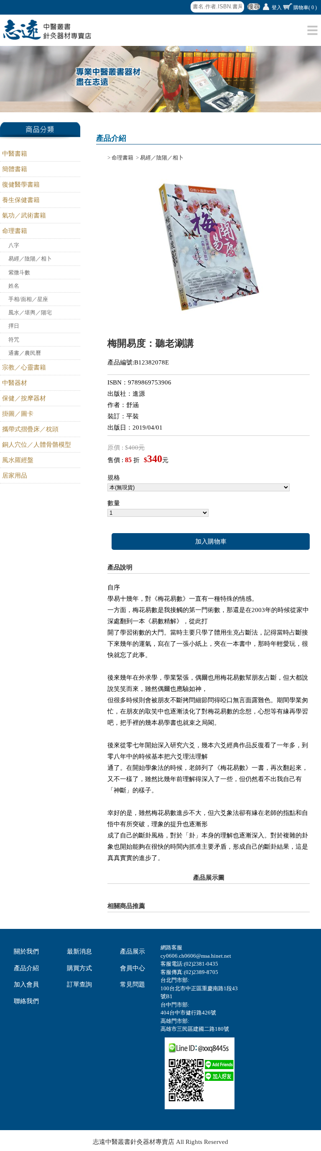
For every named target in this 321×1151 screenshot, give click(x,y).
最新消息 (79, 951)
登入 (277, 7)
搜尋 (253, 6)
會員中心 (132, 968)
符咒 (13, 339)
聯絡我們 (26, 1001)
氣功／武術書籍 (24, 215)
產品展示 (132, 951)
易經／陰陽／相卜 (30, 258)
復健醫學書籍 (21, 184)
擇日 (13, 326)
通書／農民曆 (24, 353)
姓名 (13, 286)
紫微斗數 (19, 272)
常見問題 (132, 984)
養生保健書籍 (21, 200)
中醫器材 (14, 382)
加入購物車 (211, 541)
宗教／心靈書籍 (24, 367)
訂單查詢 (79, 984)
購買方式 (79, 968)
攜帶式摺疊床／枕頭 (30, 429)
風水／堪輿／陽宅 (30, 312)
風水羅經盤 (17, 460)
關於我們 (26, 951)
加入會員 (26, 984)
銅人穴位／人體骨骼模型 (36, 444)
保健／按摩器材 (24, 398)
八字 (13, 245)
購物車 (305, 7)
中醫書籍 (14, 153)
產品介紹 (26, 968)
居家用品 (14, 475)
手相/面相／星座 (28, 299)
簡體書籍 (14, 169)
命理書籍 (14, 231)
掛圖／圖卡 (17, 413)
